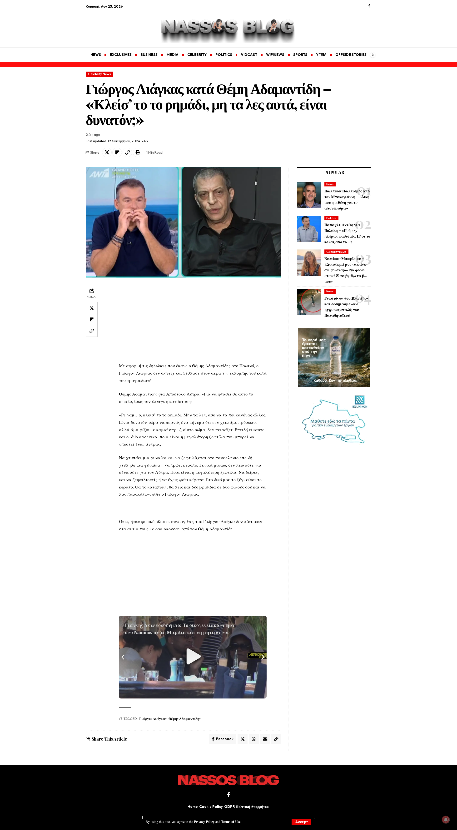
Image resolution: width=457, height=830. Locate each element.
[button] (301, 822)
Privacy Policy (204, 821)
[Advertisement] (108, 25)
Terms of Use (230, 821)
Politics (331, 218)
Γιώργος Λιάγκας (153, 718)
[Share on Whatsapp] (254, 739)
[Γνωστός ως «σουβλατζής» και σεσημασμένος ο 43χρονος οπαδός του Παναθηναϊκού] (309, 302)
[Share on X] (107, 152)
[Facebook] (369, 6)
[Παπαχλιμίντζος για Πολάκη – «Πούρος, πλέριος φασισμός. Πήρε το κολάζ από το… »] (309, 229)
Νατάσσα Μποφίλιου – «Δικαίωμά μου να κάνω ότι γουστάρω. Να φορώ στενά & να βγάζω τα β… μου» (345, 270)
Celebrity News (99, 74)
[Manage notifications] (446, 819)
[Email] (265, 739)
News (329, 184)
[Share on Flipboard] (117, 152)
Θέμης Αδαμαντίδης (185, 718)
